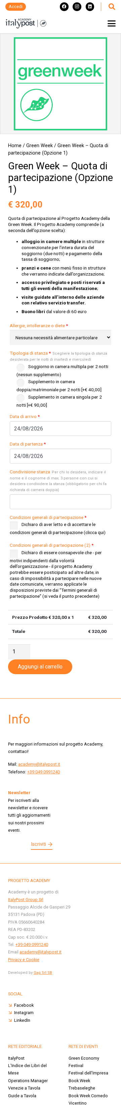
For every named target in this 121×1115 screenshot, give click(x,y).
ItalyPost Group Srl (25, 899)
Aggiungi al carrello (40, 666)
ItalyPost (16, 1058)
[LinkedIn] (90, 6)
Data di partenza (28, 444)
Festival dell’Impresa (88, 1072)
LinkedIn (22, 1020)
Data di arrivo (25, 416)
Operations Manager (28, 1080)
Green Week (39, 146)
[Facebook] (64, 6)
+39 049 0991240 (43, 771)
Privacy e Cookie (23, 959)
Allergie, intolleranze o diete (39, 325)
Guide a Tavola (22, 1095)
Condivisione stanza (58, 480)
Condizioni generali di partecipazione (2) (51, 545)
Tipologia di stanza (58, 356)
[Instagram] (77, 6)
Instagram (24, 1012)
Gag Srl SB (43, 973)
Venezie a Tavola (24, 1088)
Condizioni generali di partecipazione (48, 517)
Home (15, 146)
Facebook (24, 1005)
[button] (112, 6)
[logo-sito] (25, 23)
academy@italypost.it (39, 764)
